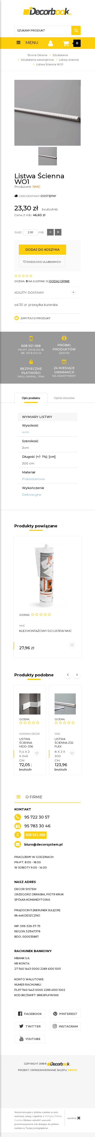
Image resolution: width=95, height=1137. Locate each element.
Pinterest (67, 1014)
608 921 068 (35, 835)
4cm (25, 432)
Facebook (32, 1014)
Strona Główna (37, 55)
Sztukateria (60, 55)
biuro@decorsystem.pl (43, 844)
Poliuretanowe (33, 479)
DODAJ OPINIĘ (59, 281)
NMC (36, 187)
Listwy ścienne (69, 59)
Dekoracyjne (31, 495)
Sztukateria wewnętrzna (37, 59)
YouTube (32, 1039)
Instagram (68, 1026)
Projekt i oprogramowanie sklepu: (47, 1070)
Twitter (33, 1026)
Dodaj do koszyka (42, 250)
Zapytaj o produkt (35, 318)
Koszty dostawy (29, 292)
